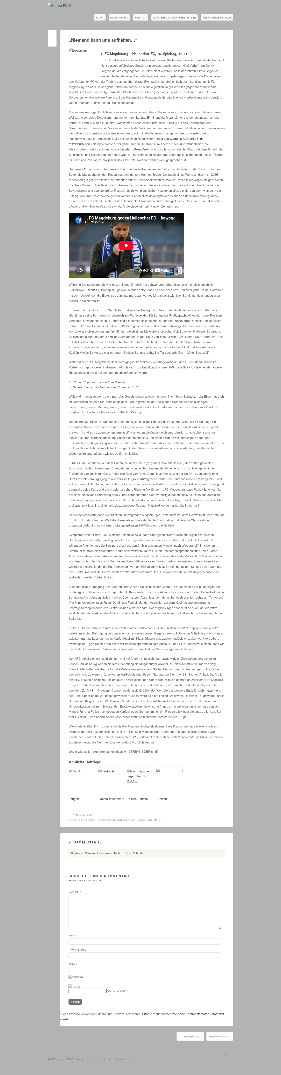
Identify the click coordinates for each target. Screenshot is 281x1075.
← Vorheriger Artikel (190, 1036)
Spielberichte (87, 819)
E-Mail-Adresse (78, 949)
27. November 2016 (82, 815)
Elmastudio (129, 1059)
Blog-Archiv (119, 17)
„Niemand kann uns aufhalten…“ (103, 40)
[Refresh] (75, 986)
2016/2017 (131, 819)
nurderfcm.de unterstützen (174, 17)
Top (226, 1053)
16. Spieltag (119, 819)
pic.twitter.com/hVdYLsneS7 (106, 382)
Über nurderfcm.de (216, 17)
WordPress (97, 1059)
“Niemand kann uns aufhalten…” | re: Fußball (113, 853)
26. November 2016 (125, 387)
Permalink (52, 35)
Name (73, 935)
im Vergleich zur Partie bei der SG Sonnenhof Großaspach (146, 315)
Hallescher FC (153, 819)
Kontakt (141, 17)
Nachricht (75, 892)
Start (99, 17)
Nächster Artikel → (219, 1036)
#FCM (73, 382)
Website (73, 964)
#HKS (82, 382)
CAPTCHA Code (116, 990)
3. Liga (141, 819)
